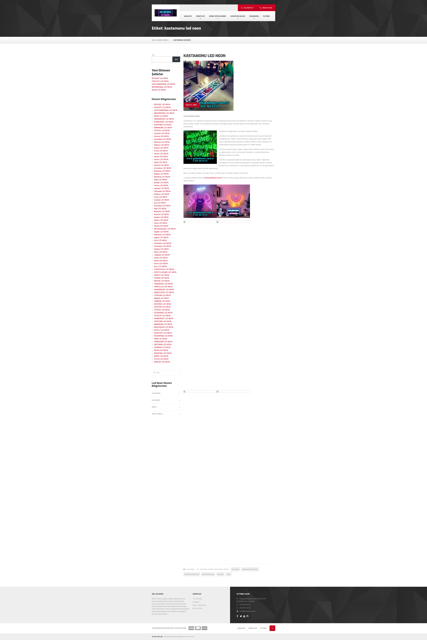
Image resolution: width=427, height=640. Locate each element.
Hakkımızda (254, 16)
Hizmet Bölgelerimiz (217, 16)
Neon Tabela (224, 569)
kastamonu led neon (192, 574)
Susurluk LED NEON (161, 133)
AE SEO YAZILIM (157, 636)
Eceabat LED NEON (161, 200)
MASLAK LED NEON (162, 362)
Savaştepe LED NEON (162, 139)
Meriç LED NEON (160, 252)
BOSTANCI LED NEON (162, 304)
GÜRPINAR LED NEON (162, 125)
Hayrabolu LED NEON (162, 235)
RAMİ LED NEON (160, 339)
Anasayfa (188, 16)
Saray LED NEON (160, 223)
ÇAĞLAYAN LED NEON (162, 344)
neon (228, 574)
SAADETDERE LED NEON (164, 292)
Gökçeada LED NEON (162, 191)
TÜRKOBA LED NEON (162, 295)
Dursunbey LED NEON (162, 168)
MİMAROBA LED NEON (163, 128)
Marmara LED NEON (162, 142)
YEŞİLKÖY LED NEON (160, 81)
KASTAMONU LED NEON (204, 55)
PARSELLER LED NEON (163, 287)
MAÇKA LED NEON (161, 298)
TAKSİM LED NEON (161, 278)
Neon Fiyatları (197, 608)
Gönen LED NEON (161, 156)
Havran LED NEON (161, 154)
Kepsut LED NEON (161, 148)
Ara (153, 55)
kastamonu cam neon (250, 569)
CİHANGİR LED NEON (162, 347)
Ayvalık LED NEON (161, 183)
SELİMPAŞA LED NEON (163, 313)
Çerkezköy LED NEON (162, 243)
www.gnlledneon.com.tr (213, 178)
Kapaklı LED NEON (161, 217)
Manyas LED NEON (161, 145)
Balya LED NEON (160, 180)
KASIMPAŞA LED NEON (163, 336)
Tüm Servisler (197, 599)
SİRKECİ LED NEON (161, 275)
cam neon (235, 569)
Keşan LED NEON (161, 258)
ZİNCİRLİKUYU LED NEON (164, 269)
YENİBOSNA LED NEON (163, 342)
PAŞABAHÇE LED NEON (163, 284)
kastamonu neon (208, 574)
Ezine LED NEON (160, 197)
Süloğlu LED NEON (161, 249)
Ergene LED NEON (161, 237)
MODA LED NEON (159, 90)
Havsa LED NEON (161, 263)
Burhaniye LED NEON (162, 171)
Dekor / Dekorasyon (199, 605)
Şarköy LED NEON (161, 220)
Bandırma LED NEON (162, 177)
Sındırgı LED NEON (161, 136)
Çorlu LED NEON (160, 240)
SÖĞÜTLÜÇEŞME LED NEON (165, 272)
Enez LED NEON (160, 266)
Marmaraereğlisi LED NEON (164, 229)
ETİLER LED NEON (161, 359)
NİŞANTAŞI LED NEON (163, 353)
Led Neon (211, 569)
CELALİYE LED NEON (162, 316)
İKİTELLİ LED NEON (161, 330)
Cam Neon (203, 569)
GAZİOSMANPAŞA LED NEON (163, 84)
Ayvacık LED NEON (161, 214)
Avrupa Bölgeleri (238, 16)
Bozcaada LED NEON (162, 206)
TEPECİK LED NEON (162, 130)
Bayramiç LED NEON (162, 211)
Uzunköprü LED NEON (162, 246)
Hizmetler (200, 16)
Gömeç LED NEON (161, 159)
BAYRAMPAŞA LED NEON (162, 87)
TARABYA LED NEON (162, 301)
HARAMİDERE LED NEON (164, 119)
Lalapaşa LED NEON (162, 255)
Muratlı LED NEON (161, 226)
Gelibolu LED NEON (161, 194)
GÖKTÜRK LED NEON (162, 307)
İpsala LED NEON (160, 261)
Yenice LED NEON (161, 185)
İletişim (266, 16)
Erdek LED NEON (160, 162)
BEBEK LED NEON (161, 356)
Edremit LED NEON (161, 165)
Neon (217, 569)
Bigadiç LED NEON (161, 174)
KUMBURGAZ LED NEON (163, 122)
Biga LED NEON (160, 209)
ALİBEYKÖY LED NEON (163, 333)
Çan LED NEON (160, 203)
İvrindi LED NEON (160, 151)
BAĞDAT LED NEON (161, 281)
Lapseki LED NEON (161, 188)
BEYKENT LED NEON (160, 78)
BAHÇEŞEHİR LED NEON (163, 327)
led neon (221, 574)
